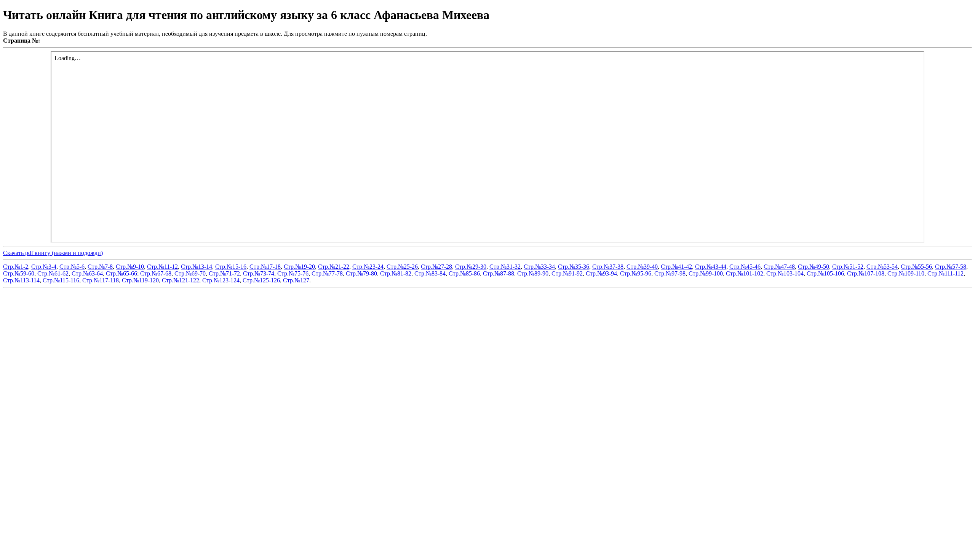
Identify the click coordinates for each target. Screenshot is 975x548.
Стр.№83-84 (430, 273)
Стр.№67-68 (155, 273)
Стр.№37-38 (607, 266)
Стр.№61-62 (53, 273)
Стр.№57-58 (950, 266)
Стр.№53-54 (882, 266)
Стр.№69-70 (190, 273)
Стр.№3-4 (43, 266)
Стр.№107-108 (865, 273)
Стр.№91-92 (567, 273)
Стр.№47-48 (779, 266)
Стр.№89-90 (532, 273)
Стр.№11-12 (162, 266)
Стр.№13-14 (196, 266)
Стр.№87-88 (498, 273)
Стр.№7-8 (100, 266)
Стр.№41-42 (676, 266)
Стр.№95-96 (635, 273)
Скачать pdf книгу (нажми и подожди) (53, 253)
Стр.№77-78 (327, 273)
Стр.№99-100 (706, 273)
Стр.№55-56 (916, 266)
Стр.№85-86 (464, 273)
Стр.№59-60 (18, 273)
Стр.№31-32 (505, 266)
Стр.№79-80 (361, 273)
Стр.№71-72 (224, 273)
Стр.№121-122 (180, 280)
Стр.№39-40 (642, 266)
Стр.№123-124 (221, 280)
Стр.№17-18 (265, 266)
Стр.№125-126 (261, 280)
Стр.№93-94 (601, 273)
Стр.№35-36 (573, 266)
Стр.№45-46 (745, 266)
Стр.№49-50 (813, 266)
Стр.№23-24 (368, 266)
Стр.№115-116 (61, 280)
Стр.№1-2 (15, 266)
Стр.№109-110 (905, 273)
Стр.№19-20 (299, 266)
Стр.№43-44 (710, 266)
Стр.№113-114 (21, 280)
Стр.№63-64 (87, 273)
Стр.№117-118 (100, 280)
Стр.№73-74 (258, 273)
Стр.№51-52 (847, 266)
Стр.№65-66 (121, 273)
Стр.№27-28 (436, 266)
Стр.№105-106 (825, 273)
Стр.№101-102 (744, 273)
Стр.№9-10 (130, 266)
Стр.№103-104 (785, 273)
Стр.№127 (296, 280)
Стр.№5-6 (72, 266)
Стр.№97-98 (670, 273)
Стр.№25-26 (402, 266)
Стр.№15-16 (230, 266)
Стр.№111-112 (945, 273)
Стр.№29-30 (470, 266)
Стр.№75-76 (292, 273)
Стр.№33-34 (539, 266)
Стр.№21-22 (333, 266)
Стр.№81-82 (395, 273)
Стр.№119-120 (140, 280)
